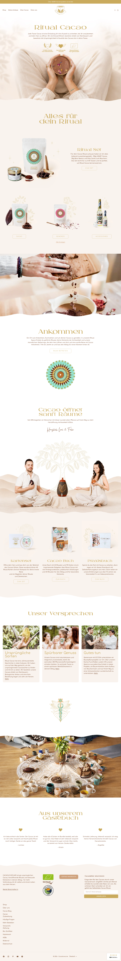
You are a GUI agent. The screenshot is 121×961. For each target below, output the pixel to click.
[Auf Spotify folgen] (22, 956)
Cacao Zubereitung (7, 915)
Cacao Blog (7, 911)
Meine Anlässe (13, 10)
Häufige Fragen (8, 919)
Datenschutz (7, 944)
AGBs (5, 937)
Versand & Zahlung (6, 927)
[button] (113, 956)
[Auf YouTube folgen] (17, 956)
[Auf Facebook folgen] (4, 956)
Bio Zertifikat (7, 931)
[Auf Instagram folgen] (8, 956)
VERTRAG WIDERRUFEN (68, 876)
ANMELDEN (101, 896)
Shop (4, 10)
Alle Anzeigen (60, 242)
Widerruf (6, 941)
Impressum (7, 934)
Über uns (34, 10)
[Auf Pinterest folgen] (13, 956)
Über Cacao (24, 10)
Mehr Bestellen (8, 923)
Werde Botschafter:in (10, 889)
